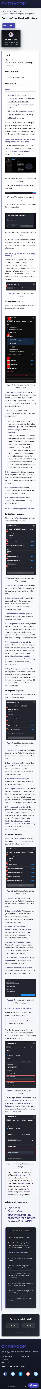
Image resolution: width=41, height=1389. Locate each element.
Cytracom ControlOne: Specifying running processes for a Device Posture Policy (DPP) (21, 1214)
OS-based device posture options (21, 111)
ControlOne (16, 11)
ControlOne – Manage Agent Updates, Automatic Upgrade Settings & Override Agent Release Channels (20, 1245)
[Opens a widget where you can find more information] (33, 1385)
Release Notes (26, 1357)
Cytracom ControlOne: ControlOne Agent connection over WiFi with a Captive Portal (19, 1275)
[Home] (13, 3)
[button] (37, 4)
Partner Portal (5, 1362)
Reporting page (14, 430)
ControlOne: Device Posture (18, 1253)
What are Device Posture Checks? (21, 95)
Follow (9, 25)
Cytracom (5, 11)
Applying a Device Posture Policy (20, 114)
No (30, 1326)
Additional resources (16, 118)
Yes (14, 1326)
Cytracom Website (6, 1357)
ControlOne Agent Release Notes (19, 1238)
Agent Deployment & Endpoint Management (18, 14)
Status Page (4, 1359)
